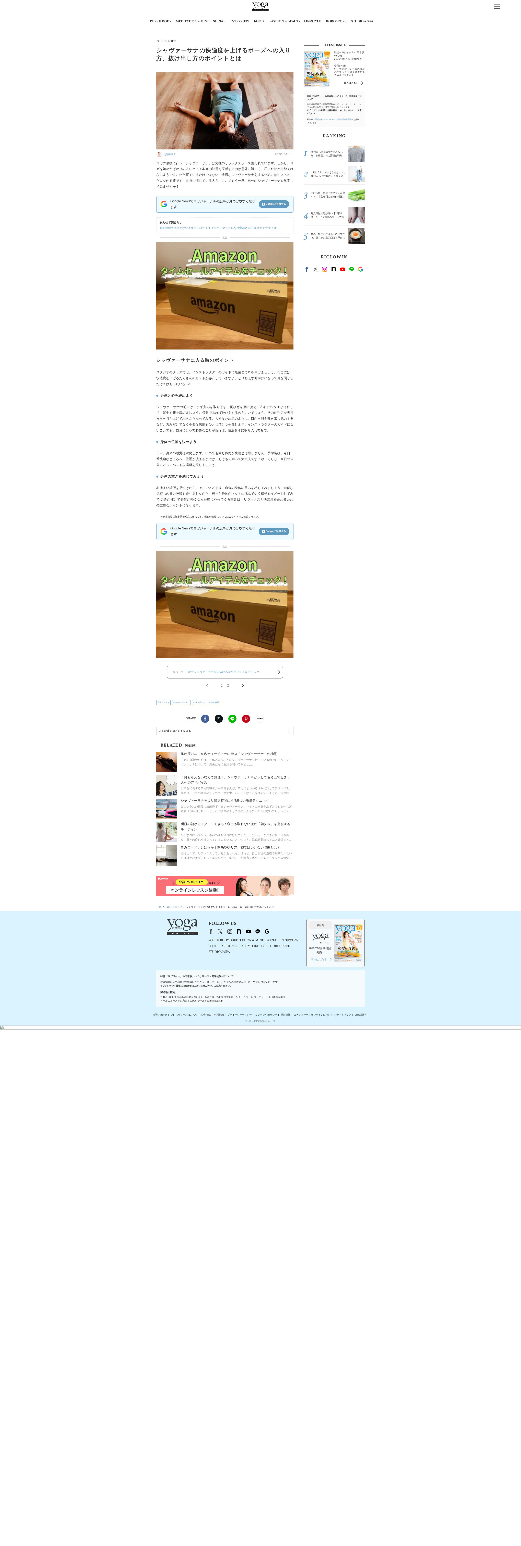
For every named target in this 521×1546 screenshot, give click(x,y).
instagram (324, 269)
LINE (232, 719)
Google (360, 269)
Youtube (342, 269)
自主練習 (215, 702)
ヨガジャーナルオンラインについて (313, 1014)
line (351, 269)
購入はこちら (351, 83)
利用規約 (219, 1014)
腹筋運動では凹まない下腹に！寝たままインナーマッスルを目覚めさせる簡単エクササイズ (218, 228)
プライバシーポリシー (239, 1014)
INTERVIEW (240, 21)
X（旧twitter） (219, 719)
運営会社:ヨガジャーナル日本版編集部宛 (333, 119)
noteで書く (260, 719)
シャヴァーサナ (182, 702)
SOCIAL (219, 21)
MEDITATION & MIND (193, 21)
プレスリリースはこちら (184, 1014)
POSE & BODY (160, 21)
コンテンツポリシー (266, 1014)
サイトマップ (343, 1014)
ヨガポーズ (200, 702)
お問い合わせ (159, 1014)
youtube (248, 931)
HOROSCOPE (336, 21)
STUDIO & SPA (362, 21)
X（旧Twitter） (220, 931)
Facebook (205, 719)
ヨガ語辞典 (361, 1014)
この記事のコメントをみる (175, 730)
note (333, 269)
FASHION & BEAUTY (284, 21)
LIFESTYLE (312, 21)
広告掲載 (206, 1014)
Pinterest (246, 719)
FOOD (259, 21)
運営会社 (285, 1014)
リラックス (164, 702)
